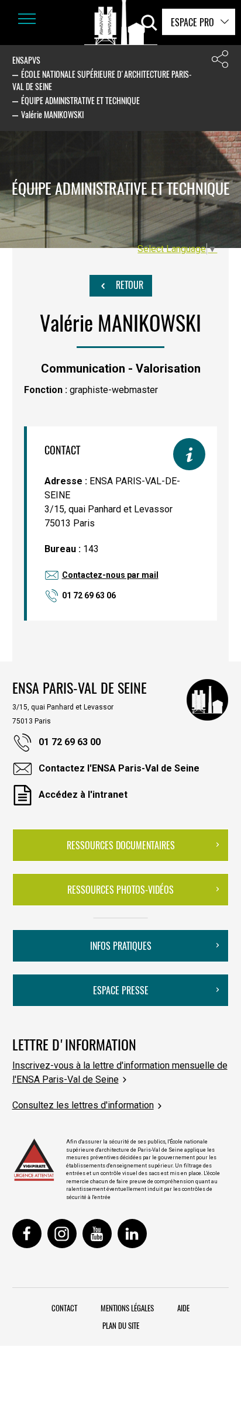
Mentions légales (127, 1308)
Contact (64, 1308)
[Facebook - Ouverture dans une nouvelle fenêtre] (27, 1233)
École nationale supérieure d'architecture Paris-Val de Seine (102, 80)
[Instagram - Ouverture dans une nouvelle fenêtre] (62, 1233)
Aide (183, 1308)
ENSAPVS (26, 60)
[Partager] (220, 62)
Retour (128, 285)
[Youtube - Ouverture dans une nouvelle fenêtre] (97, 1233)
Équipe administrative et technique (80, 100)
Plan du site (120, 1325)
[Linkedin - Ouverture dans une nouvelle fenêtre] (132, 1233)
